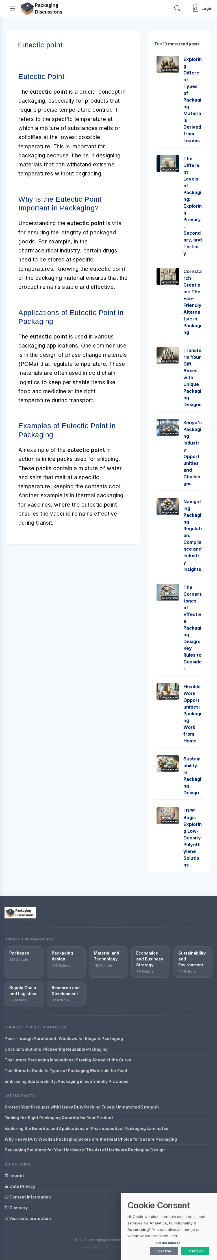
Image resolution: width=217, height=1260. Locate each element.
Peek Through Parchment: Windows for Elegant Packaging (64, 1038)
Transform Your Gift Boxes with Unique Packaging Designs (192, 377)
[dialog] (169, 1226)
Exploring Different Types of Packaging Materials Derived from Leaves (192, 99)
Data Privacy (21, 1186)
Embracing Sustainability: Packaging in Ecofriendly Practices (67, 1081)
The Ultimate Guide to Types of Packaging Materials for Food (66, 1070)
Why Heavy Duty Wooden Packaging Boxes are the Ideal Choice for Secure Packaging (91, 1139)
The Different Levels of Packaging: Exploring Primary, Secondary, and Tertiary (192, 206)
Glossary (18, 1207)
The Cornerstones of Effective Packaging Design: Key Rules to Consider (192, 627)
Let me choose (168, 1243)
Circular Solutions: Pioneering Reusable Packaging (56, 1049)
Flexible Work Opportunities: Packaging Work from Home (192, 714)
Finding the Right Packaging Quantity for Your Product (59, 1117)
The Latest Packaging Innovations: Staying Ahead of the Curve (68, 1059)
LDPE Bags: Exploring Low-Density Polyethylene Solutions (192, 838)
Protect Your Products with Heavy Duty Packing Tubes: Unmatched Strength (82, 1107)
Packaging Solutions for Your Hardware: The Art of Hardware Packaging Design (85, 1149)
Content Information (29, 1197)
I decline (164, 1251)
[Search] (177, 8)
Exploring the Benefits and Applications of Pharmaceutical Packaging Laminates (86, 1128)
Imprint (16, 1175)
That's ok (195, 1251)
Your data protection (29, 1218)
